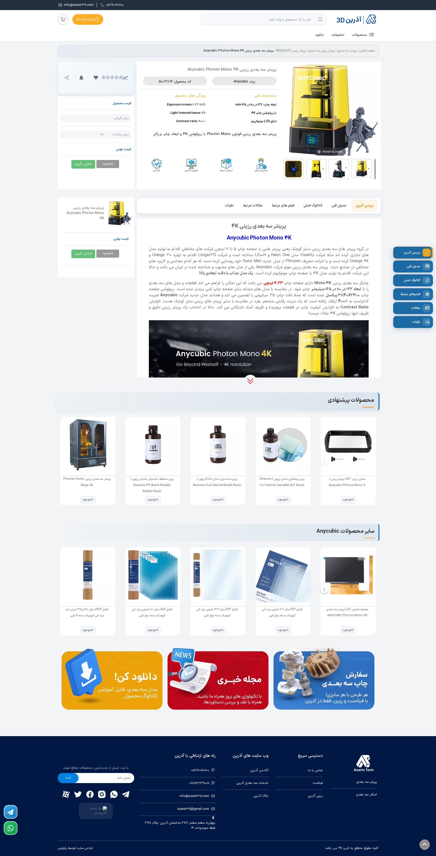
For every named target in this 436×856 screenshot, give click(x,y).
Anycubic (241, 81)
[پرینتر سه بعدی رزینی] (259, 365)
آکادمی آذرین (259, 770)
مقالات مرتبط (253, 205)
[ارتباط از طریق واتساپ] (10, 828)
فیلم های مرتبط (283, 205)
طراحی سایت (84, 848)
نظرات (229, 205)
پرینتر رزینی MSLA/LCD (291, 50)
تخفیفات (338, 35)
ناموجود (348, 499)
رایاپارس (62, 848)
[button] (96, 78)
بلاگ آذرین (261, 796)
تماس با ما (315, 770)
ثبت (68, 777)
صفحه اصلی (367, 50)
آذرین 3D (343, 848)
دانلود (319, 35)
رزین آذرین (315, 796)
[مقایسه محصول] (125, 78)
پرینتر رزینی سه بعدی (322, 50)
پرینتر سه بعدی (347, 50)
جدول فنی (339, 205)
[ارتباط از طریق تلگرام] (10, 812)
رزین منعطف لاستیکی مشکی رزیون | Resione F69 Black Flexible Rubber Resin (152, 485)
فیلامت (318, 783)
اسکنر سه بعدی (366, 794)
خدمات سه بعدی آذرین (252, 783)
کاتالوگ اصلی (313, 205)
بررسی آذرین (364, 205)
